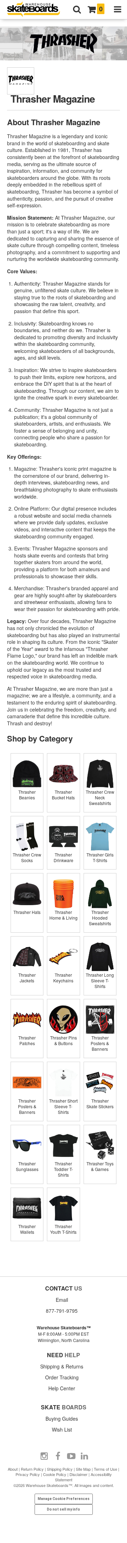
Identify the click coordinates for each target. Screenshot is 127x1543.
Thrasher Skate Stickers (100, 1103)
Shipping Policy (60, 1469)
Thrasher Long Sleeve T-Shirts (100, 980)
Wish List (62, 1429)
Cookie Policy (54, 1474)
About (13, 1469)
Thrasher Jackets (27, 977)
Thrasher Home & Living (63, 915)
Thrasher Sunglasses (27, 1166)
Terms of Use (105, 1469)
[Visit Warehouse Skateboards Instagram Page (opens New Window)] (44, 1456)
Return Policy (32, 1469)
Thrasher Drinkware (63, 857)
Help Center (61, 1388)
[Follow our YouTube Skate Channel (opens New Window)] (71, 1456)
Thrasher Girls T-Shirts (100, 857)
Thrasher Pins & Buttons (63, 1040)
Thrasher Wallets (27, 1229)
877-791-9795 (62, 1310)
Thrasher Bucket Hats (63, 794)
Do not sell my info (63, 1509)
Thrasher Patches (27, 1040)
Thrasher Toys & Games (100, 1166)
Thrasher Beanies (27, 794)
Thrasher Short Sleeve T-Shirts (63, 1106)
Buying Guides (62, 1418)
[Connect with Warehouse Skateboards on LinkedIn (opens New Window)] (84, 1456)
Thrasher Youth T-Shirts (63, 1229)
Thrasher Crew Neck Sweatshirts (100, 797)
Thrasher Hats (27, 912)
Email (62, 1299)
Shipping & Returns (61, 1366)
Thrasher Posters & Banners (100, 1043)
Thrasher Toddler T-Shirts (63, 1169)
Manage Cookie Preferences (64, 1499)
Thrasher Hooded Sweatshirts (100, 917)
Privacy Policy (28, 1474)
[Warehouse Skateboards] (37, 10)
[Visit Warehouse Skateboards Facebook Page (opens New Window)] (58, 1456)
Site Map (83, 1469)
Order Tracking (62, 1377)
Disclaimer (78, 1474)
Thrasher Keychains (63, 977)
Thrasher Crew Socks (27, 857)
